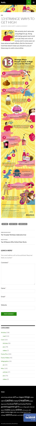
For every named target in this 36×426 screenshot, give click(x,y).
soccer (18, 412)
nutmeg (5, 224)
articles (5, 372)
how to (21, 407)
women (14, 415)
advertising (4, 397)
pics (4, 347)
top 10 (26, 412)
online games (25, 410)
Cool (2, 340)
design (31, 401)
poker (3, 412)
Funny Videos (5, 357)
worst (22, 415)
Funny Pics (4, 354)
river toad (13, 224)
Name (3, 288)
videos (5, 350)
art (14, 397)
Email (3, 296)
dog (2, 404)
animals (10, 397)
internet (32, 407)
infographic (26, 407)
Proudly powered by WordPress (9, 423)
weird (9, 414)
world (18, 415)
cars (2, 401)
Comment (5, 262)
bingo (27, 397)
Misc (2, 368)
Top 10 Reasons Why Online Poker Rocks (14, 241)
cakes (32, 397)
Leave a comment (21, 26)
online (19, 409)
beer (17, 397)
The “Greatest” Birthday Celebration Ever (13, 234)
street (22, 412)
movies (12, 410)
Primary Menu (33, 2)
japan (2, 410)
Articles (3, 332)
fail (15, 403)
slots (15, 412)
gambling (5, 407)
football (23, 404)
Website (4, 305)
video (29, 412)
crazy (15, 400)
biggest (21, 397)
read (4, 336)
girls (17, 406)
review (7, 412)
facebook (10, 404)
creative (23, 400)
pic (2, 15)
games (12, 406)
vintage (3, 415)
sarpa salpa (23, 224)
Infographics (5, 361)
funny (28, 404)
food (19, 404)
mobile (7, 410)
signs (11, 412)
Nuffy (3, 2)
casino (9, 400)
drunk (5, 404)
